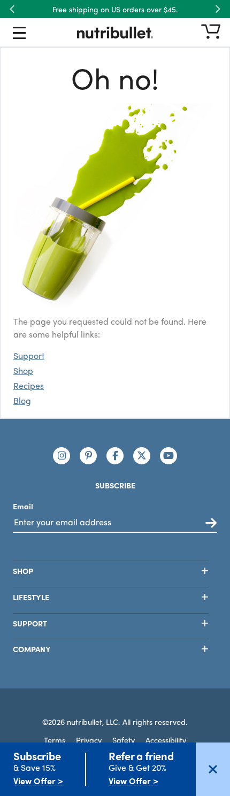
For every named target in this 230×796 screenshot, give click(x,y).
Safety (123, 739)
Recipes (28, 385)
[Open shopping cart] (210, 32)
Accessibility (165, 739)
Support (28, 355)
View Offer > (38, 781)
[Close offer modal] (213, 769)
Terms (54, 739)
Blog (22, 400)
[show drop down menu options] (19, 35)
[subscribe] (211, 523)
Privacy (89, 739)
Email (23, 506)
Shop (23, 370)
